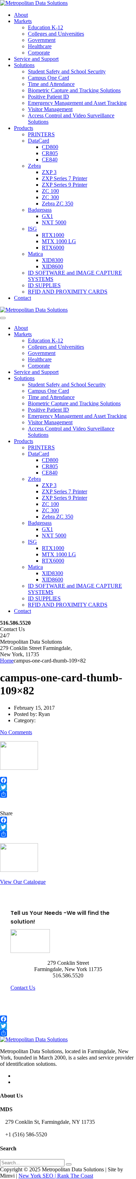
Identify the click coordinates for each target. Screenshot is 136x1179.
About (21, 15)
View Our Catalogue (23, 882)
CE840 (50, 159)
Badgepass (40, 210)
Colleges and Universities (56, 34)
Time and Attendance (51, 84)
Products (23, 128)
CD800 (50, 147)
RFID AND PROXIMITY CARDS (67, 292)
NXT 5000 (54, 222)
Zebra (34, 166)
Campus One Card (48, 78)
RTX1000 (53, 235)
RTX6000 (53, 248)
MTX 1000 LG (59, 241)
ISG (32, 229)
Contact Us (22, 988)
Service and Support (36, 59)
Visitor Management (50, 109)
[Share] (68, 794)
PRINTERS (41, 134)
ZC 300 (50, 197)
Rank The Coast (75, 1176)
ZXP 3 (49, 172)
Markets (23, 21)
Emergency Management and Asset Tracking (77, 103)
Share (6, 813)
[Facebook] (68, 780)
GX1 (47, 216)
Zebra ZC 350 (57, 204)
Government (41, 40)
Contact (22, 298)
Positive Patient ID (48, 97)
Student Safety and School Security (67, 71)
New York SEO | (37, 1176)
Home (7, 661)
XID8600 (52, 266)
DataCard (38, 141)
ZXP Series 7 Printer (64, 178)
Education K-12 (45, 27)
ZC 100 (50, 191)
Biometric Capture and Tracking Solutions (74, 90)
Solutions (24, 65)
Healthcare (40, 46)
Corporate (39, 53)
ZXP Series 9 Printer (64, 185)
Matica (35, 254)
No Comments (16, 732)
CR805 (50, 153)
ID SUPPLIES (44, 285)
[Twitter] (68, 787)
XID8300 (52, 260)
